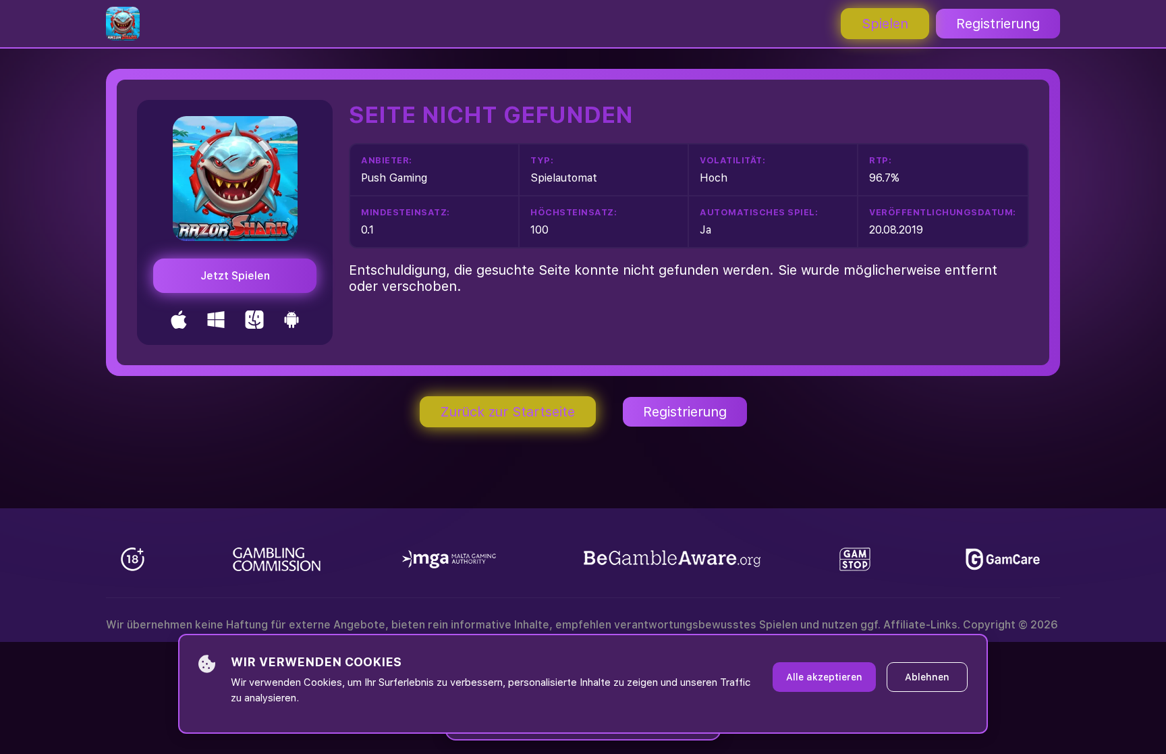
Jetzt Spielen (235, 275)
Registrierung (998, 24)
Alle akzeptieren (824, 677)
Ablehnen (927, 677)
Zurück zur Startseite (508, 412)
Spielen (885, 24)
